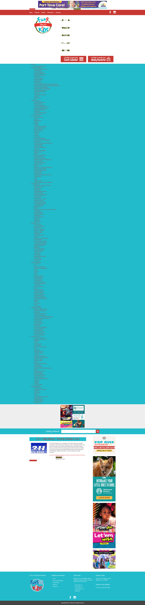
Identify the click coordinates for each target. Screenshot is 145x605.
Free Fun (36, 135)
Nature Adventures (38, 156)
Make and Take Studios (40, 150)
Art (35, 265)
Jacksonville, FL (78, 585)
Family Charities (38, 103)
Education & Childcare (36, 67)
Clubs (35, 270)
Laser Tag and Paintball (40, 147)
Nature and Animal (38, 289)
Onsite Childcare (38, 82)
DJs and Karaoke (38, 239)
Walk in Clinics (37, 221)
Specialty (36, 300)
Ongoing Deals (37, 398)
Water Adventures (38, 181)
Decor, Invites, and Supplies (41, 238)
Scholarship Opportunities (40, 90)
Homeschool (37, 76)
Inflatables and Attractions (40, 244)
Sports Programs (35, 336)
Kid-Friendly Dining (38, 322)
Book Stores (37, 312)
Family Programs (38, 279)
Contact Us (55, 586)
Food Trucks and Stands (40, 242)
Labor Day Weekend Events (41, 396)
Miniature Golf (37, 152)
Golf (35, 348)
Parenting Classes (38, 292)
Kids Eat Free (37, 324)
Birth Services (37, 190)
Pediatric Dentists (38, 212)
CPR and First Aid (38, 196)
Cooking (36, 271)
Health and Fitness (38, 351)
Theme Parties (37, 259)
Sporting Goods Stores (39, 332)
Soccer (36, 369)
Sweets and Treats (38, 333)
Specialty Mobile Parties (40, 256)
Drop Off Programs (38, 72)
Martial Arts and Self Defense (41, 357)
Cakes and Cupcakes (39, 229)
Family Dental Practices (40, 202)
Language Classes (38, 286)
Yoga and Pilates (38, 384)
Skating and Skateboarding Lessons (43, 368)
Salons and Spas (38, 164)
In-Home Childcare (38, 78)
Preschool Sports (38, 360)
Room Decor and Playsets (40, 327)
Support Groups (38, 114)
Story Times (37, 303)
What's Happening (35, 386)
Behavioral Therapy (39, 187)
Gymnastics (37, 350)
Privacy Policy (56, 582)
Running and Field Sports (40, 363)
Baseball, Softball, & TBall (40, 339)
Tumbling (36, 380)
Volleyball (36, 381)
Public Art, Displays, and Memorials (42, 159)
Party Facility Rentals (39, 248)
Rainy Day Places (38, 161)
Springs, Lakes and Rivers (40, 168)
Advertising (50, 12)
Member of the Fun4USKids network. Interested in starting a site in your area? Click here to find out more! (83, 580)
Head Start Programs (39, 75)
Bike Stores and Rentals (40, 310)
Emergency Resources (39, 102)
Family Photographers (39, 105)
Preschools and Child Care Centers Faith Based (45, 84)
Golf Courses (37, 141)
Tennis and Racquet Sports (40, 378)
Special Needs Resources (40, 113)
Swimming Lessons (39, 377)
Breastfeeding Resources (40, 191)
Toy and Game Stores (39, 335)
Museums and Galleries (40, 155)
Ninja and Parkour (38, 359)
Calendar (37, 12)
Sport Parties (37, 258)
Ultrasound (37, 218)
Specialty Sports (38, 372)
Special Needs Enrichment (40, 298)
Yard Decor (37, 261)
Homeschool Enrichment (40, 283)
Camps (33, 64)
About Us (55, 584)
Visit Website (59, 457)
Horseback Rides (38, 144)
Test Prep (36, 93)
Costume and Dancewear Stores (42, 318)
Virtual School (37, 97)
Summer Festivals (38, 401)
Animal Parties (37, 224)
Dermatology (37, 197)
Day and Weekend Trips (40, 128)
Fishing (36, 134)
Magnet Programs (38, 79)
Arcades (36, 119)
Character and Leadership (40, 268)
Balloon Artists (37, 227)
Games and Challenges (40, 138)
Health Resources (35, 184)
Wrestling (36, 383)
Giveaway (58, 12)
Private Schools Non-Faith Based (42, 88)
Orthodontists (37, 211)
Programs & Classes (36, 262)
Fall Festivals (37, 392)
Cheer (35, 342)
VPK (35, 99)
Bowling (36, 123)
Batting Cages (37, 120)
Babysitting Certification (40, 267)
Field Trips (36, 132)
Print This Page (33, 460)
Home (30, 12)
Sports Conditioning (39, 374)
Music (35, 288)
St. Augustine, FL (79, 587)
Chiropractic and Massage (40, 194)
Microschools (37, 81)
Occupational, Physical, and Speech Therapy (45, 209)
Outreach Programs (39, 291)
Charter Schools (38, 70)
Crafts (35, 273)
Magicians (36, 247)
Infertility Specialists (39, 205)
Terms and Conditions (58, 580)
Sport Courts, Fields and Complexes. (43, 167)
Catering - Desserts (39, 230)
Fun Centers (37, 137)
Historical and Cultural (39, 282)
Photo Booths (37, 254)
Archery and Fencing (39, 338)
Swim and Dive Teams (39, 375)
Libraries (36, 149)
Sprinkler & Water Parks (40, 170)
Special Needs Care (39, 217)
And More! (77, 591)
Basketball (36, 341)
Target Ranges (37, 173)
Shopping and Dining (36, 307)
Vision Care (37, 220)
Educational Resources (39, 73)
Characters (37, 233)
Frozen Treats (37, 321)
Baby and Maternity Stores (40, 309)
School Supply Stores (39, 328)
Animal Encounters (38, 117)
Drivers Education (38, 277)
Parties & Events (35, 223)
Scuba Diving (37, 365)
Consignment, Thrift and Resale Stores (43, 316)
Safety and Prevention (39, 294)
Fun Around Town (35, 116)
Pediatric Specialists (39, 214)
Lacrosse (36, 354)
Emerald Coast (77, 9)
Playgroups (37, 111)
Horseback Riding (38, 353)
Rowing (36, 362)
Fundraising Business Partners (41, 107)
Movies (36, 153)
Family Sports (37, 345)
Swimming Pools (38, 171)
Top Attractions (38, 176)
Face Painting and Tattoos (40, 241)
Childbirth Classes (38, 193)
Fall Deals (36, 390)
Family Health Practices (40, 203)
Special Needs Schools (39, 91)
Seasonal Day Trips (39, 399)
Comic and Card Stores (40, 315)
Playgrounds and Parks (39, 158)
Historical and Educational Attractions (43, 143)
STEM (35, 301)
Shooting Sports (38, 366)
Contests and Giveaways (40, 389)
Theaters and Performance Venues (42, 174)
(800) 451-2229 (59, 456)
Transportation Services (40, 94)
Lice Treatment (38, 206)
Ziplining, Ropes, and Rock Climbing (43, 182)
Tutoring (36, 96)
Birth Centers (37, 188)
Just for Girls (37, 285)
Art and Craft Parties (39, 226)
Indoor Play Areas (38, 146)
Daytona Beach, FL (79, 589)
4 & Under (36, 264)
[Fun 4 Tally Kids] (43, 25)
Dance (35, 274)
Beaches (36, 122)
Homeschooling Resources (40, 108)
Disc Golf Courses (38, 129)
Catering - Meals (38, 232)
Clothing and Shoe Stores (40, 313)
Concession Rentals (39, 235)
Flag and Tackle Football (40, 347)
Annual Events (37, 387)
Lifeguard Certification (39, 356)
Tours (35, 177)
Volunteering (37, 306)
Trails (35, 179)
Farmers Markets (38, 319)
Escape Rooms (38, 131)
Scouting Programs (39, 295)
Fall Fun (36, 393)
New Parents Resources (40, 110)
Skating (36, 165)
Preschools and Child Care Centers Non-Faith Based (47, 85)
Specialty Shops (38, 330)
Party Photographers (39, 250)
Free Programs (38, 280)
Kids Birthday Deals (39, 245)
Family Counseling (38, 200)
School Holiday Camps (39, 66)
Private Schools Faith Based (41, 87)
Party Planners (37, 251)
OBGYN (36, 208)
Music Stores (37, 325)
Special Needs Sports (39, 371)
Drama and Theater (39, 276)
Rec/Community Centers (40, 162)
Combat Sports (38, 344)
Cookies (36, 236)
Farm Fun (36, 395)
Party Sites (36, 253)
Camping (36, 125)
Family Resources (35, 100)
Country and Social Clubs (40, 126)
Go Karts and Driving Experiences (42, 140)
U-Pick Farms (37, 402)
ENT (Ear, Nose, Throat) (40, 199)
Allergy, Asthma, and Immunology (42, 185)
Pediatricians (37, 215)
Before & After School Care (40, 69)
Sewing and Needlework (40, 297)
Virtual (35, 304)
